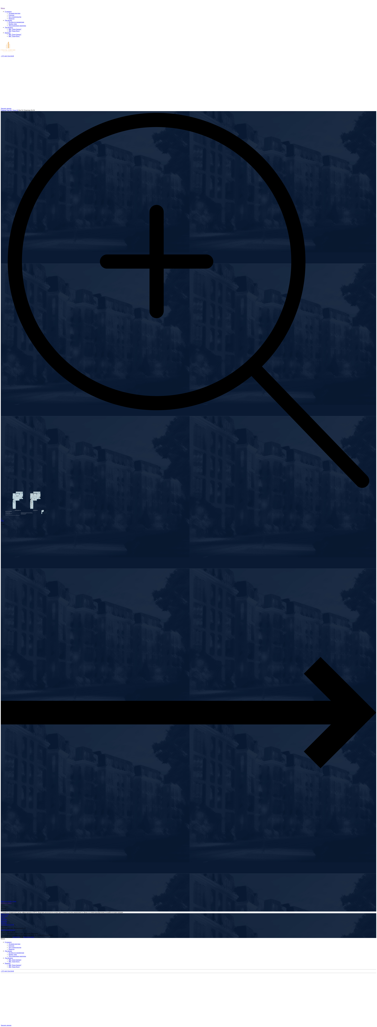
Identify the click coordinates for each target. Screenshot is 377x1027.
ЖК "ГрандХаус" (14, 31)
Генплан (11, 15)
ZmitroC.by (16, 937)
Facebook (4, 919)
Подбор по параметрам (16, 22)
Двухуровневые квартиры (17, 25)
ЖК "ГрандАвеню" (15, 29)
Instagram (4, 921)
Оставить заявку (6, 903)
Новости (11, 18)
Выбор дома (13, 24)
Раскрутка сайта (28, 937)
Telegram (4, 923)
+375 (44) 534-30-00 (7, 56)
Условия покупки (14, 13)
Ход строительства (15, 17)
